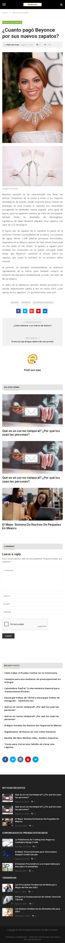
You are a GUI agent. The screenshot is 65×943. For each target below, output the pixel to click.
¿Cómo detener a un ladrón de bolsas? (32, 325)
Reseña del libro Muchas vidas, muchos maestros (31, 738)
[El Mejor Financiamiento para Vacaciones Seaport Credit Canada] (7, 855)
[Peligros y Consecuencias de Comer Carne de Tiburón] (7, 900)
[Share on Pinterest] (38, 311)
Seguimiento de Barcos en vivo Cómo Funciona (30, 731)
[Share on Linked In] (45, 311)
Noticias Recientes (11, 22)
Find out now (12, 45)
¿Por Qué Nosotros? (32, 939)
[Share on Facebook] (18, 311)
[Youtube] (28, 759)
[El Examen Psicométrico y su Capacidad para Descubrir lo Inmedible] (7, 867)
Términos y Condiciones (16, 937)
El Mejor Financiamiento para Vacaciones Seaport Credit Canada (36, 853)
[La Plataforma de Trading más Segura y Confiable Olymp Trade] (7, 843)
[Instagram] (20, 759)
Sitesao (37, 930)
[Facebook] (5, 759)
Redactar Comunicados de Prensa (44, 937)
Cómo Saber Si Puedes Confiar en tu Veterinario (30, 673)
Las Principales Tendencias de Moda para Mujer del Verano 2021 (36, 886)
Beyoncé (14, 302)
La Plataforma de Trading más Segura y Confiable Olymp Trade (35, 840)
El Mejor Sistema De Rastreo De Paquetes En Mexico (33, 725)
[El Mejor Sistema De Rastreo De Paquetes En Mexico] (32, 504)
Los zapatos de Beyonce (43, 302)
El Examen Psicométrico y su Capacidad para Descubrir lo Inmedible (37, 865)
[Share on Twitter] (25, 311)
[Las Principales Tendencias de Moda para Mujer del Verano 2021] (7, 888)
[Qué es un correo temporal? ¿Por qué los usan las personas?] (32, 410)
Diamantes (25, 302)
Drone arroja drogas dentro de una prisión (32, 341)
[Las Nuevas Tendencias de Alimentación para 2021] (7, 912)
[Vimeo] (35, 759)
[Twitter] (13, 759)
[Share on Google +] (31, 311)
